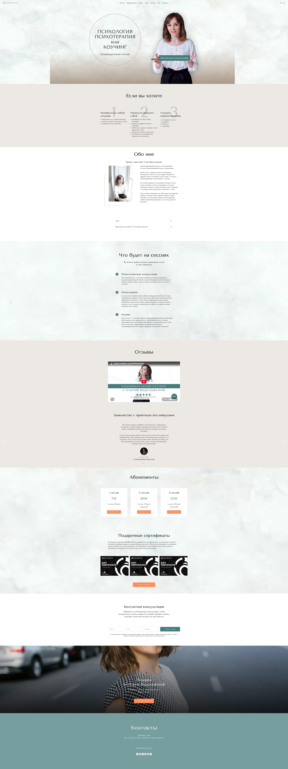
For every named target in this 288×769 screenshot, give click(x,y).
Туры (146, 3)
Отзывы (152, 3)
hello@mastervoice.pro (144, 748)
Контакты (166, 3)
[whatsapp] (148, 754)
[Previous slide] (4, 442)
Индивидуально (132, 3)
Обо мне (122, 3)
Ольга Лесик (144, 457)
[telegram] (151, 754)
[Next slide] (283, 442)
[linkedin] (137, 754)
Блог (159, 3)
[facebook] (143, 754)
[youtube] (145, 754)
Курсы (141, 3)
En (284, 3)
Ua (281, 3)
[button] (114, 512)
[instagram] (140, 754)
